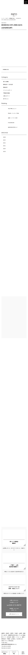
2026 (4, 137)
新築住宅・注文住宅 (8, 84)
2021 (4, 145)
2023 (4, 140)
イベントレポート (7, 90)
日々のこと (6, 98)
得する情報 (6, 81)
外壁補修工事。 (6, 69)
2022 (4, 143)
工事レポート (6, 96)
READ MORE (14, 244)
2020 (4, 148)
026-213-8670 (15, 605)
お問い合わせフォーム (14, 614)
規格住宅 (5, 87)
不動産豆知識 (6, 93)
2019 (4, 151)
